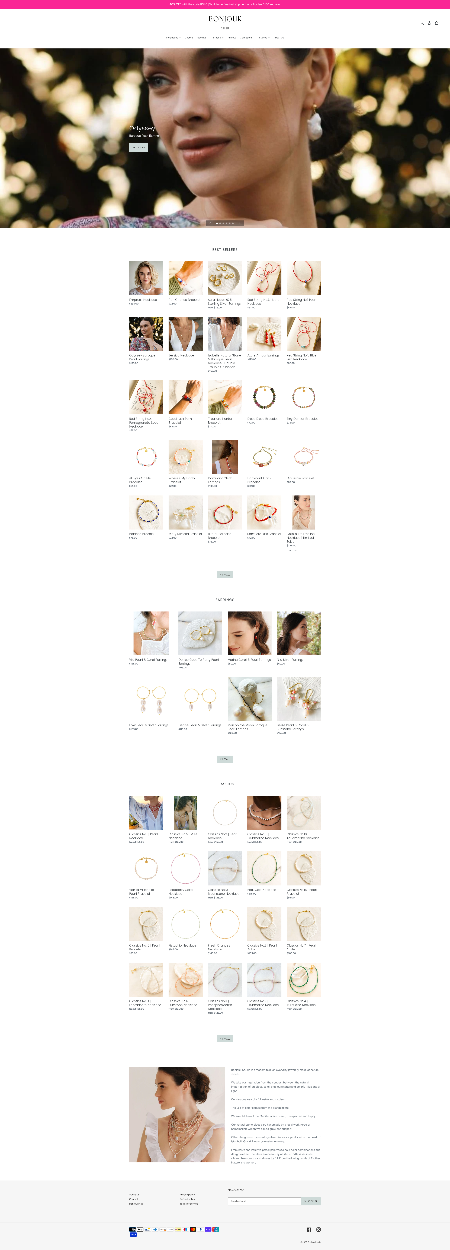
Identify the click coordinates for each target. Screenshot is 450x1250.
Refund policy (187, 1199)
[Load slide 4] (227, 224)
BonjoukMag (136, 1203)
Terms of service (189, 1203)
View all (225, 574)
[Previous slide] (210, 223)
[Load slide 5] (230, 224)
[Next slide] (239, 223)
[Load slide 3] (224, 224)
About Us (134, 1194)
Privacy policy (187, 1194)
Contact (133, 1199)
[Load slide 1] (217, 224)
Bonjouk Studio (314, 1242)
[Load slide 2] (220, 224)
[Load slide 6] (233, 224)
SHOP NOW (139, 147)
